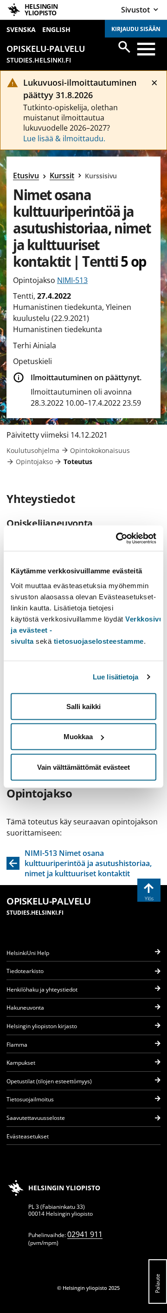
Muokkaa (78, 737)
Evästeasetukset (27, 1136)
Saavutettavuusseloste (35, 1118)
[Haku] (124, 46)
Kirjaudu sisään (136, 29)
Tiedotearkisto (25, 971)
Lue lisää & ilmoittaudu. (64, 138)
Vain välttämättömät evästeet (83, 767)
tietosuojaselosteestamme (99, 641)
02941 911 (85, 1234)
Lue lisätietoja (116, 677)
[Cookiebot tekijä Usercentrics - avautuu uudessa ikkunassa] (117, 538)
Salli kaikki (83, 706)
